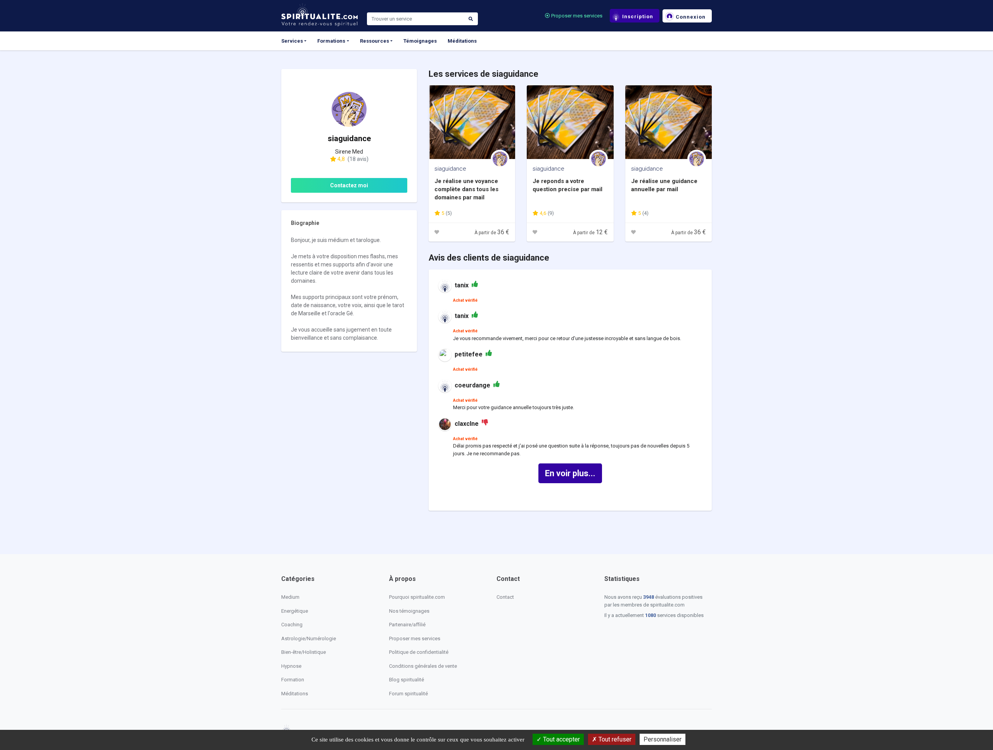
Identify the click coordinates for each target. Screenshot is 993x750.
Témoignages (420, 41)
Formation (292, 680)
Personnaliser (663, 739)
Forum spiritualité (408, 693)
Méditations (462, 41)
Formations (331, 41)
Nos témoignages (409, 611)
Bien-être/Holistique (303, 652)
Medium (290, 597)
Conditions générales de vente (423, 666)
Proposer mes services (576, 16)
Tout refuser (614, 739)
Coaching (292, 624)
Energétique (294, 611)
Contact (505, 597)
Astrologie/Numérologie (308, 638)
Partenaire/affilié (407, 624)
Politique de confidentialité (418, 652)
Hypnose (291, 666)
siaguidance (450, 168)
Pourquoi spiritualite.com (417, 597)
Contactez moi (349, 185)
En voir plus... (570, 473)
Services (292, 41)
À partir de (491, 232)
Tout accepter (560, 739)
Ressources (374, 41)
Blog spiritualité (406, 680)
